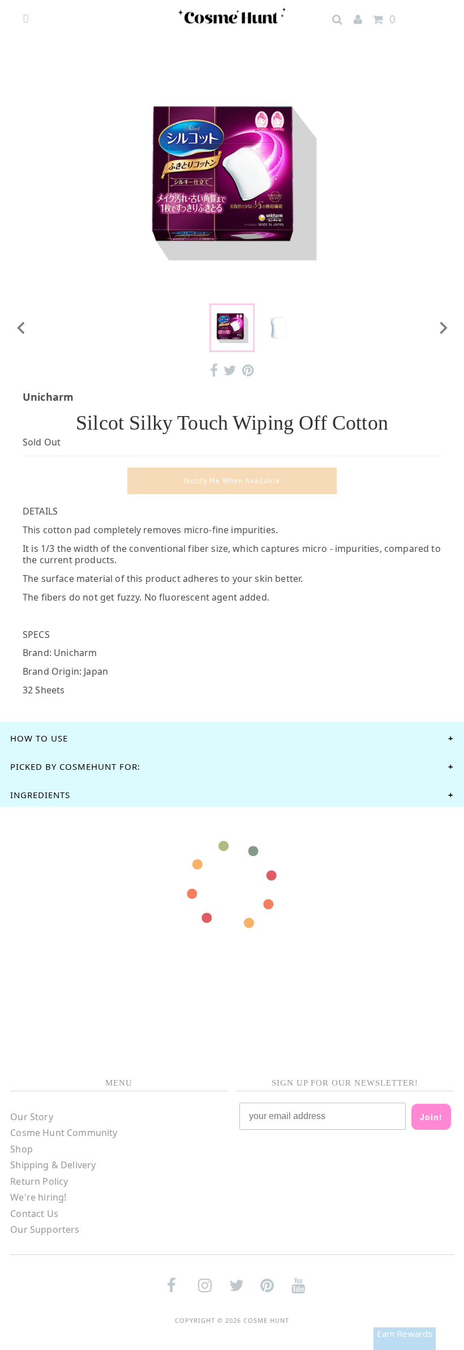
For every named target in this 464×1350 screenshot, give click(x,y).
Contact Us (34, 1213)
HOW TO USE (39, 738)
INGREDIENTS (40, 794)
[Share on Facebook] (214, 370)
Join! (431, 1116)
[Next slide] (442, 327)
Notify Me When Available (232, 481)
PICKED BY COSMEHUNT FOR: (75, 766)
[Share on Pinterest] (248, 370)
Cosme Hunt (266, 1320)
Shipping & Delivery (53, 1165)
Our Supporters (44, 1229)
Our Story (31, 1117)
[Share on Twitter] (230, 370)
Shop (21, 1149)
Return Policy (39, 1181)
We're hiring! (38, 1197)
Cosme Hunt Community (63, 1132)
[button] (232, 327)
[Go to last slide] (21, 327)
